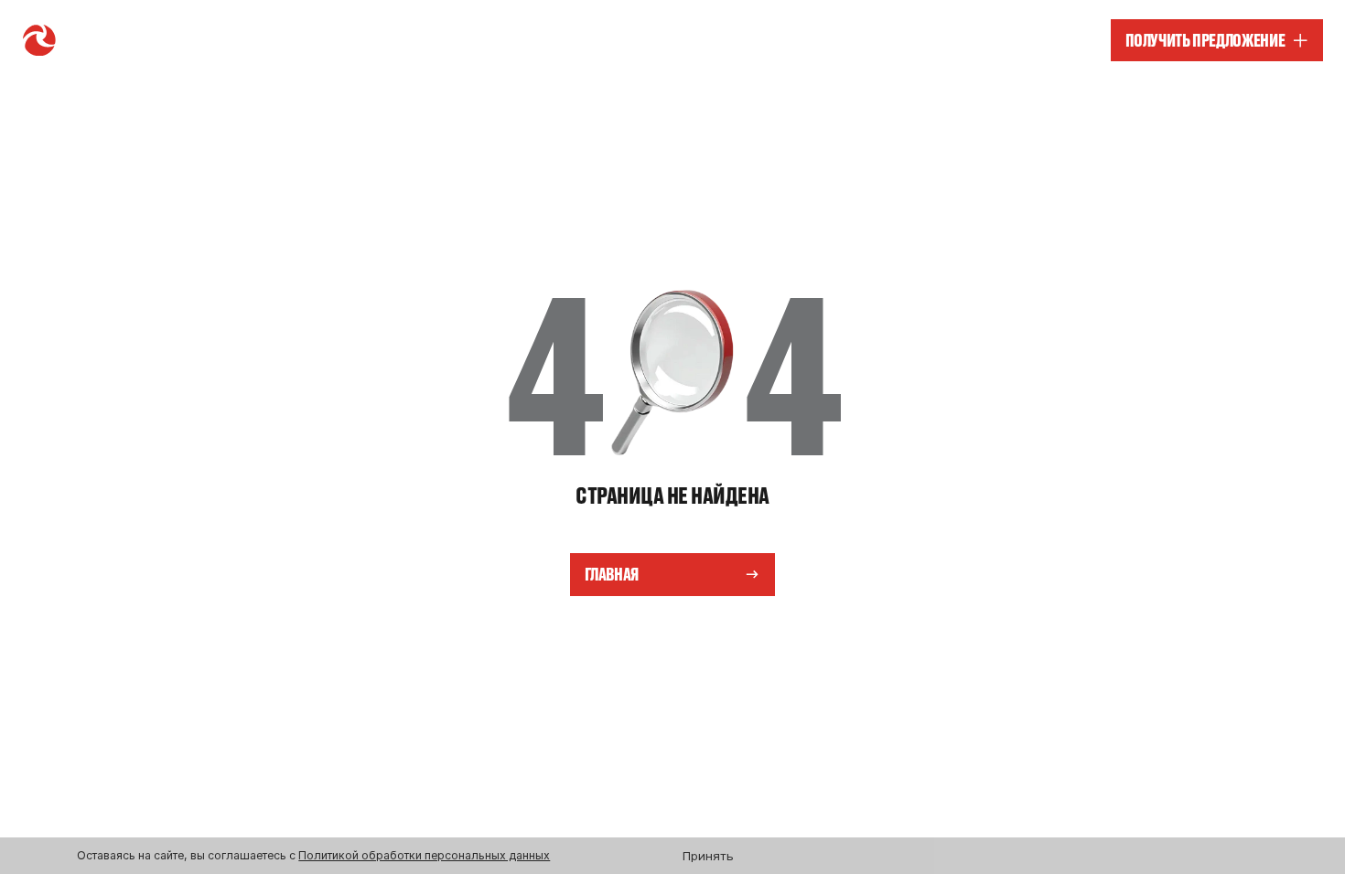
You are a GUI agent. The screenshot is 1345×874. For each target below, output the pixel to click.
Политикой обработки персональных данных (424, 855)
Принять (708, 855)
